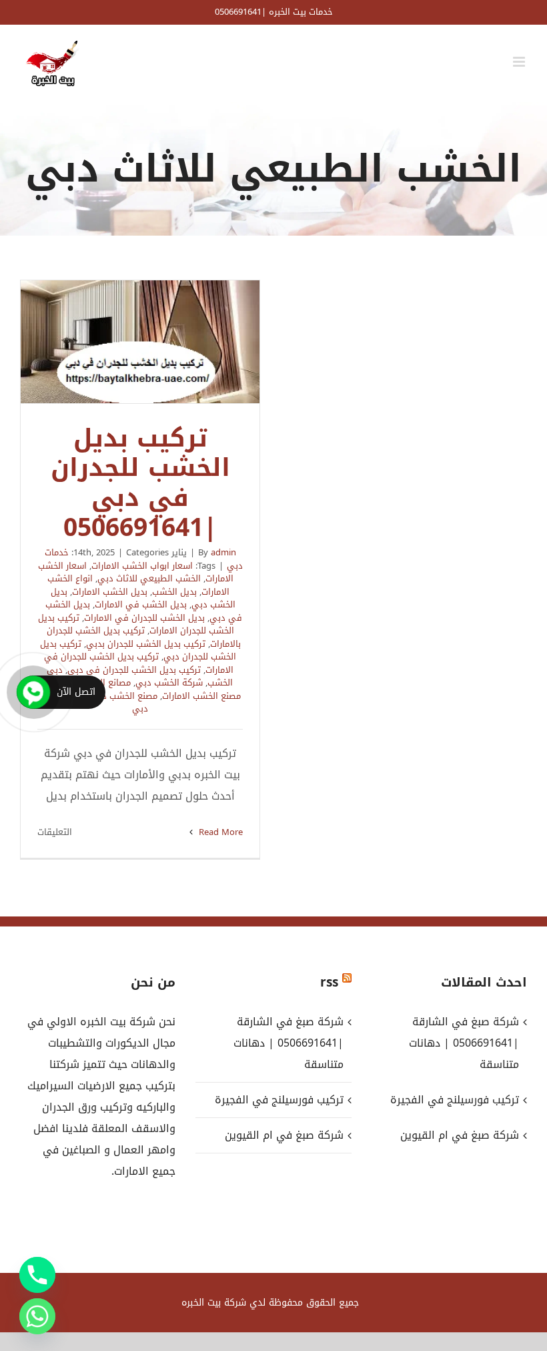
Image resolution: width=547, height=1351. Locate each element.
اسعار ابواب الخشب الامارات (142, 565)
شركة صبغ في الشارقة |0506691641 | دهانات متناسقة (288, 1043)
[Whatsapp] (37, 1316)
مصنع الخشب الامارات (201, 696)
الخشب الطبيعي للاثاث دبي (149, 578)
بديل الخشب (174, 591)
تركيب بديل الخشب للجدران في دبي (134, 669)
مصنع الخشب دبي (124, 696)
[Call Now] (33, 692)
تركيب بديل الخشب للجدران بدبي (145, 643)
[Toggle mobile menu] (520, 62)
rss (329, 983)
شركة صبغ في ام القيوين (284, 1135)
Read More (219, 832)
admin (223, 552)
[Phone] (37, 1275)
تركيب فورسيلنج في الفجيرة (279, 1099)
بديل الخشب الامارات (109, 591)
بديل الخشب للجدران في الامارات (144, 617)
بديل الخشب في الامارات (141, 604)
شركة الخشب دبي (169, 682)
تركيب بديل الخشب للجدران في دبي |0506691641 (140, 341)
